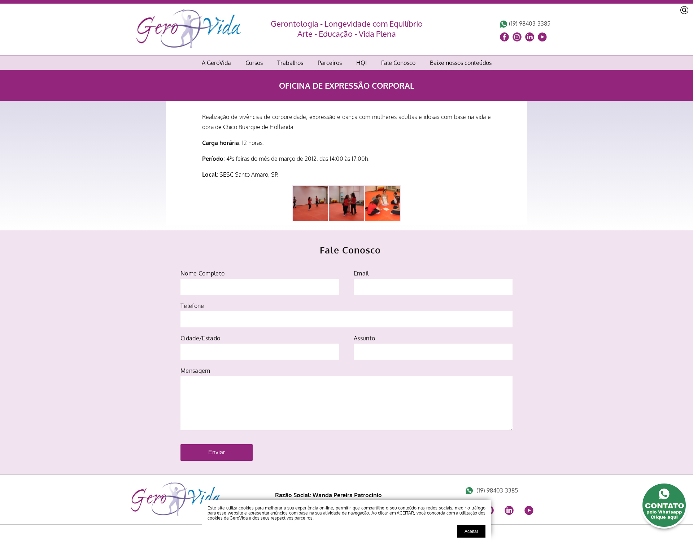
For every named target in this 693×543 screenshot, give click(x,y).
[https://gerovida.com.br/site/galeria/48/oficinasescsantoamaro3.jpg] (310, 203)
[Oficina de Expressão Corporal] (175, 513)
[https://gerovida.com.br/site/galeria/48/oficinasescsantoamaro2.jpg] (346, 203)
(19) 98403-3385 (529, 23)
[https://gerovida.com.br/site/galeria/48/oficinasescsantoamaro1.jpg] (382, 203)
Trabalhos (290, 62)
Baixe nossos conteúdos (461, 62)
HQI (361, 62)
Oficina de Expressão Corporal (346, 85)
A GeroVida (216, 62)
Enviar (216, 452)
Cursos (254, 62)
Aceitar (471, 531)
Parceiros (330, 62)
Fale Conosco (398, 62)
